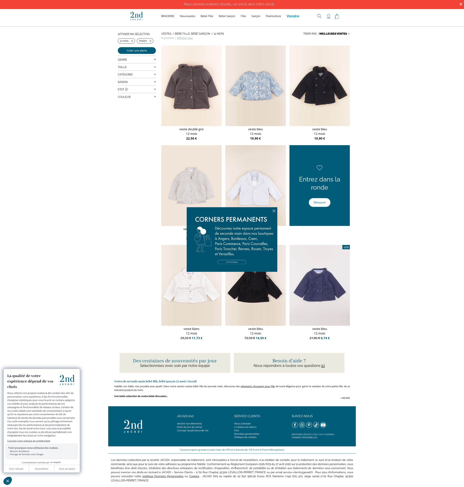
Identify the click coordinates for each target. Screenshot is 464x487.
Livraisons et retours (245, 427)
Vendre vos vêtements (189, 423)
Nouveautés (187, 16)
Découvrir (320, 202)
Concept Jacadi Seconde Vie (192, 430)
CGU (315, 434)
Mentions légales (301, 434)
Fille (243, 16)
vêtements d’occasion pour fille (258, 386)
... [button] (344, 397)
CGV (321, 434)
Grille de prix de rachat (189, 427)
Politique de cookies (245, 437)
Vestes (166, 33)
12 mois (219, 33)
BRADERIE (167, 16)
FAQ (236, 430)
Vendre (293, 16)
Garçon (255, 16)
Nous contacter (242, 423)
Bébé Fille (207, 16)
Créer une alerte (137, 50)
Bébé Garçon (227, 16)
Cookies (329, 434)
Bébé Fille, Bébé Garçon (192, 33)
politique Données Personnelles (163, 476)
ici (323, 365)
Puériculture (273, 16)
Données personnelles (246, 434)
